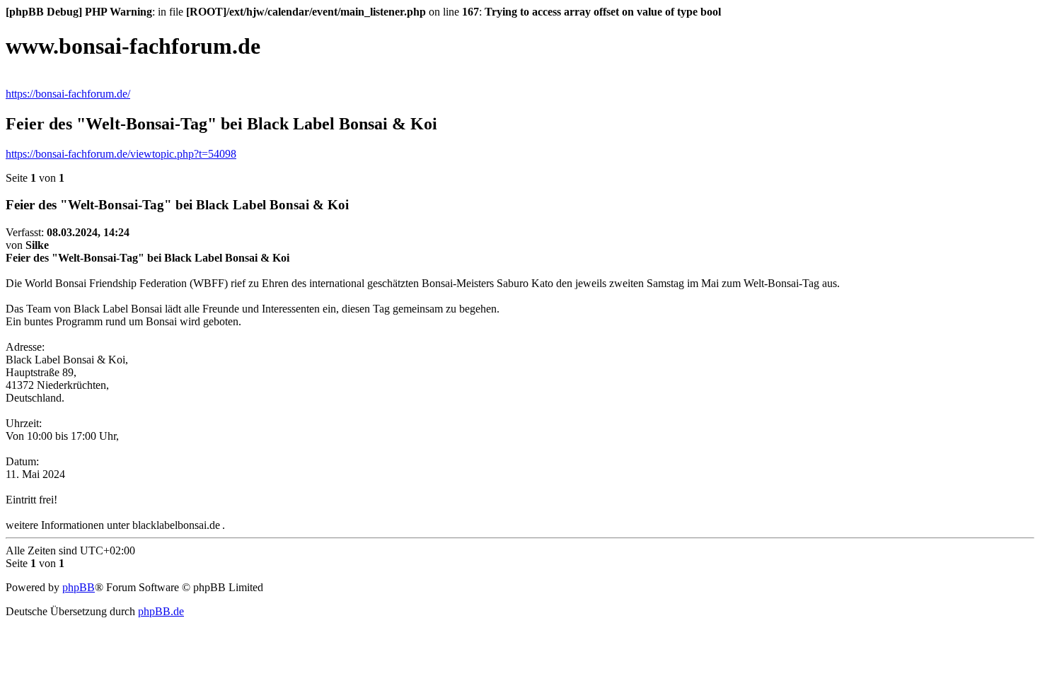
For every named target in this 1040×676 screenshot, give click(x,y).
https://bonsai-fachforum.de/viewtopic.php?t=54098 (121, 154)
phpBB (78, 587)
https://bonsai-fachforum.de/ (68, 94)
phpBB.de (161, 611)
